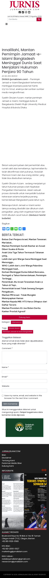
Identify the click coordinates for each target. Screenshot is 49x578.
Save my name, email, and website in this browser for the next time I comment (23, 397)
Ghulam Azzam (14, 328)
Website (5, 386)
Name (5, 367)
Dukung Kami (24, 317)
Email (5, 376)
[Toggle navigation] (6, 24)
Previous (42, 470)
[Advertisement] (24, 37)
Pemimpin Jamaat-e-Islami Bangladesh (17, 332)
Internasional (16, 322)
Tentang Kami (8, 460)
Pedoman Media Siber (12, 463)
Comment (7, 348)
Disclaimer (6, 457)
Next (45, 470)
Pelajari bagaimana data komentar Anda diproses (22, 413)
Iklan (4, 455)
